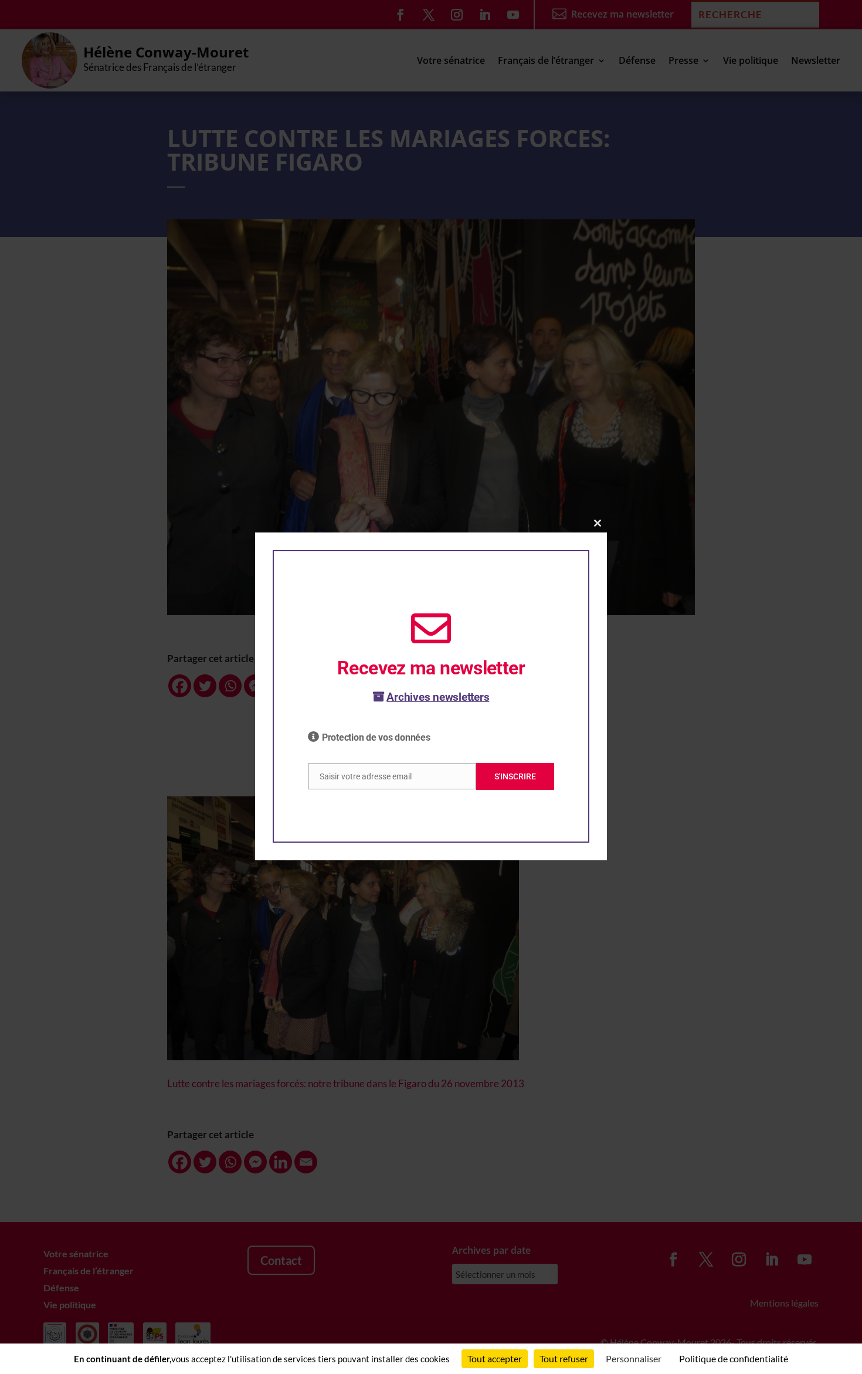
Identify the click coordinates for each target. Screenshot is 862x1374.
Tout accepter (494, 1358)
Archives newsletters (437, 697)
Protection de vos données (376, 737)
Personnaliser (633, 1358)
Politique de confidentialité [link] (733, 1358)
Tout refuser (563, 1358)
